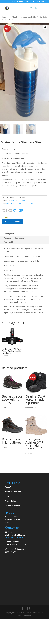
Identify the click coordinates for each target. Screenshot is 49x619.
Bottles (34, 17)
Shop (10, 17)
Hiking (13, 203)
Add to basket (12, 221)
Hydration (21, 203)
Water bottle (30, 203)
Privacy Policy (10, 501)
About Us (8, 487)
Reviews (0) (8, 242)
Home (4, 17)
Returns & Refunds (12, 505)
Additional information (14, 238)
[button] (45, 27)
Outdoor (16, 17)
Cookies (8, 496)
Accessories (25, 17)
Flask (8, 203)
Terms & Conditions (13, 491)
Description (9, 234)
